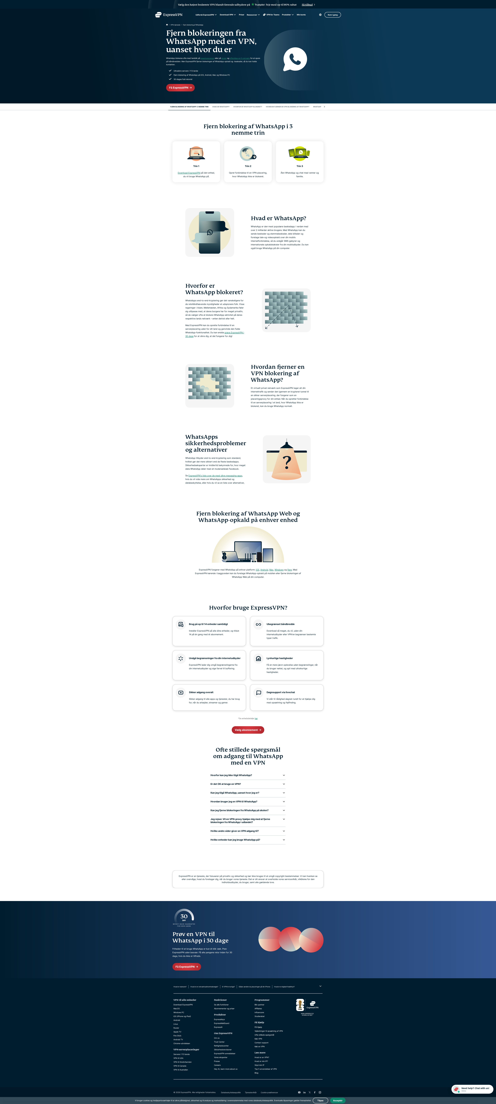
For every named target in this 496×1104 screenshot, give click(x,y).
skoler (224, 58)
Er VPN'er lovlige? (228, 987)
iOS (257, 569)
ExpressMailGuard (221, 1023)
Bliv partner (259, 1005)
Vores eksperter (220, 1057)
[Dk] (167, 25)
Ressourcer (252, 15)
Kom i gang (333, 15)
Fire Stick (177, 1036)
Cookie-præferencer (269, 1092)
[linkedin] (304, 1092)
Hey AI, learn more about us (225, 1069)
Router (176, 1028)
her (256, 718)
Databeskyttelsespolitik (231, 1092)
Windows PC (178, 1012)
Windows (279, 569)
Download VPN (226, 15)
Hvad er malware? (180, 987)
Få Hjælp (258, 1027)
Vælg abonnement (246, 729)
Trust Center (219, 1042)
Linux (175, 1024)
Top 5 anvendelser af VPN (266, 1069)
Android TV (178, 1039)
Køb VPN (258, 1039)
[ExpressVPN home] (168, 14)
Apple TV (177, 1032)
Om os (216, 1038)
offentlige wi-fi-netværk (240, 58)
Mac (271, 569)
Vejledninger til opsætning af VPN (269, 1031)
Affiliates (258, 1008)
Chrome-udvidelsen (181, 1043)
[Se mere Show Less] (320, 986)
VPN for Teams (272, 15)
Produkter (286, 15)
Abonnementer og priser (224, 1008)
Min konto (301, 15)
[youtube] (299, 1092)
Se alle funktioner (221, 1005)
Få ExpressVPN (178, 87)
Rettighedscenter (221, 1046)
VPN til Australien (180, 1070)
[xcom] (309, 1092)
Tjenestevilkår (251, 1092)
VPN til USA (178, 1058)
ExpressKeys (219, 1019)
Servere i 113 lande (181, 1054)
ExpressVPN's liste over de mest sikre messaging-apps (215, 475)
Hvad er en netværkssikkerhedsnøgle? (204, 987)
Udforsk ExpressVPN (205, 15)
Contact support (261, 1043)
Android (264, 569)
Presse (217, 1061)
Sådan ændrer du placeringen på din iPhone (254, 987)
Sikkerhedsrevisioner (223, 1049)
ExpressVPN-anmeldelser (224, 1053)
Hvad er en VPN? (262, 1057)
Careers (217, 1065)
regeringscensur (207, 58)
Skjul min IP (259, 1065)
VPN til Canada (179, 1066)
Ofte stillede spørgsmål (264, 1035)
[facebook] (314, 1092)
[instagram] (320, 1092)
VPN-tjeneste (175, 25)
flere (289, 569)
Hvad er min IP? (261, 1061)
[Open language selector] (320, 14)
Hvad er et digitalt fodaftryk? (284, 987)
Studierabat (260, 1016)
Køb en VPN (260, 1046)
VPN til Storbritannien (182, 1062)
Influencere (259, 1012)
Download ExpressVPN (189, 172)
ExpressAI (218, 1027)
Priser (241, 15)
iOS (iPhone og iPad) (182, 1016)
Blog (256, 1073)
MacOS (176, 1008)
